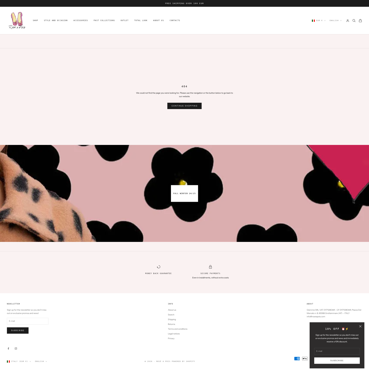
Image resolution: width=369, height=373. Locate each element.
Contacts (175, 21)
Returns (171, 324)
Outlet (125, 21)
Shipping (172, 319)
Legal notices (174, 333)
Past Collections (104, 21)
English (334, 20)
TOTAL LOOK (141, 21)
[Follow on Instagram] (15, 348)
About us (172, 310)
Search (171, 314)
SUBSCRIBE (337, 360)
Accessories (81, 21)
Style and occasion (56, 21)
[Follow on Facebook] (8, 348)
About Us (158, 21)
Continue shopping (184, 106)
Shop (35, 21)
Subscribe (17, 330)
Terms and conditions (177, 329)
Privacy (171, 338)
